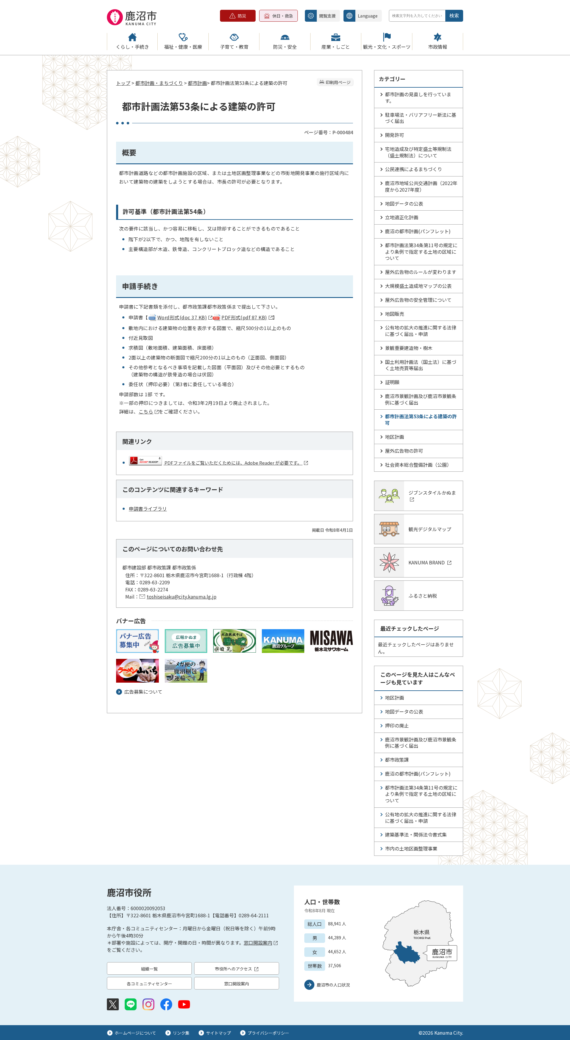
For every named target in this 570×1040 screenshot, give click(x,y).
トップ (123, 82)
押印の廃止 (397, 725)
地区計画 (394, 436)
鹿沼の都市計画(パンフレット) (418, 231)
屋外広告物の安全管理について (418, 299)
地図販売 (394, 313)
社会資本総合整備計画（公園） (418, 464)
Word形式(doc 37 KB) (182, 317)
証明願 (392, 382)
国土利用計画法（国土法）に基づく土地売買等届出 (420, 365)
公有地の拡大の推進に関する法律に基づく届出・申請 (420, 330)
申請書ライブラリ (148, 508)
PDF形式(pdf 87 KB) (244, 317)
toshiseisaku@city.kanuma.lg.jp (181, 596)
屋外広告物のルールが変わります (420, 271)
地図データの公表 (404, 203)
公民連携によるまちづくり (413, 169)
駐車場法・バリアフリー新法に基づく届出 (420, 118)
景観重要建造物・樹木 (409, 347)
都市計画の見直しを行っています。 (418, 97)
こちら (146, 411)
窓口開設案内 (258, 942)
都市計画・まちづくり (159, 82)
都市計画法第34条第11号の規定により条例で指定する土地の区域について (421, 252)
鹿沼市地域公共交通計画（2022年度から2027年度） (421, 186)
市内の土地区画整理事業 (411, 848)
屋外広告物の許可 (404, 450)
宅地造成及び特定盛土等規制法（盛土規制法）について (418, 152)
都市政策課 (397, 759)
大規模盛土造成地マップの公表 (418, 285)
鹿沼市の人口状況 (333, 985)
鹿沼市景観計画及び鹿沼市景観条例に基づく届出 (420, 399)
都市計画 (197, 82)
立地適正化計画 (401, 217)
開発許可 (394, 134)
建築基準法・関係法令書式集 (416, 834)
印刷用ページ (338, 82)
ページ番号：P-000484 (328, 132)
